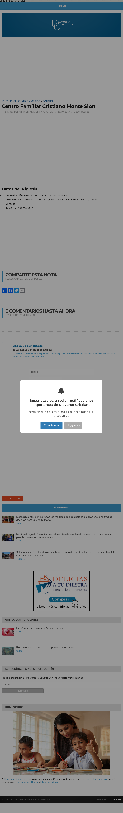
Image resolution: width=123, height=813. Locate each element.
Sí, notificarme (51, 425)
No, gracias (73, 425)
